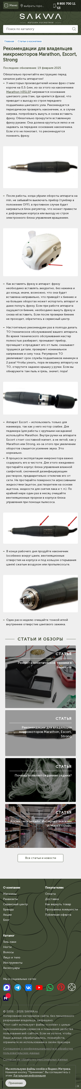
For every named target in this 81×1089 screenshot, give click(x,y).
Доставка (52, 899)
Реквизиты (10, 899)
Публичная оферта (58, 914)
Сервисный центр (15, 904)
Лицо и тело (11, 957)
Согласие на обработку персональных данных (35, 1059)
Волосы (8, 952)
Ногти (7, 947)
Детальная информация (29, 1075)
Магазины (10, 894)
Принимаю (16, 1083)
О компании (11, 887)
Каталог (8, 935)
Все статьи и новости (40, 858)
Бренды (8, 909)
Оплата (50, 894)
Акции (7, 914)
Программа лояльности (61, 909)
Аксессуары (11, 968)
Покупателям (54, 887)
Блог (6, 920)
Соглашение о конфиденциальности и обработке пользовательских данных (38, 1051)
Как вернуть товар (58, 904)
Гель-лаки (9, 942)
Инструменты (12, 962)
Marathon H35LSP (18, 92)
